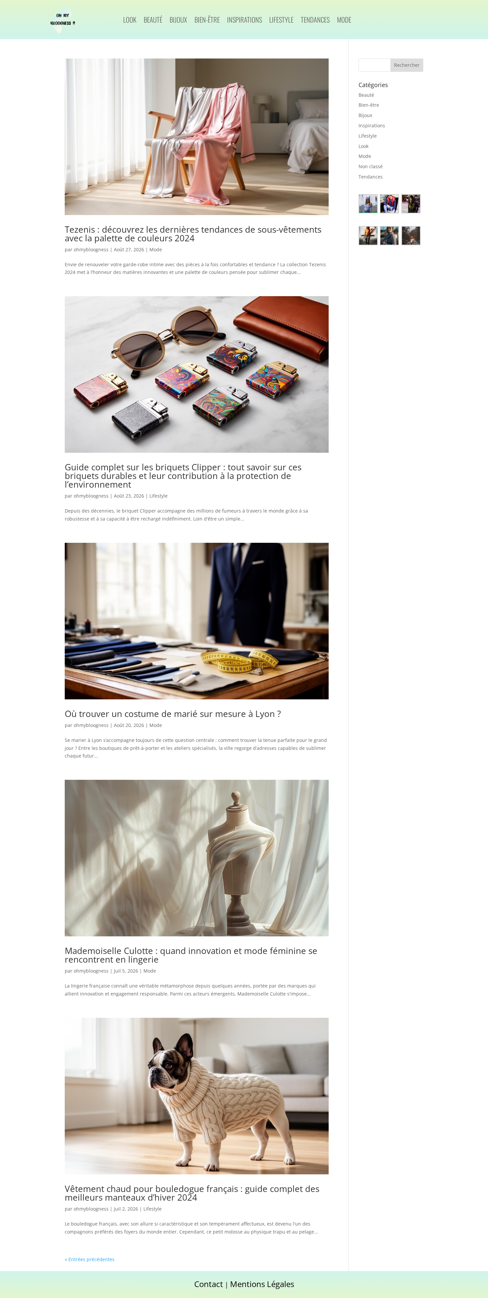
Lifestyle (281, 21)
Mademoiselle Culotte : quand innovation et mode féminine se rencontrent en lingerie (191, 955)
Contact (208, 1283)
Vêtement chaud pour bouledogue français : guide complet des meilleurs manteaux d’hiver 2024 (192, 1193)
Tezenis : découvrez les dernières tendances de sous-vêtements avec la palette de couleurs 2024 (193, 233)
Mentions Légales (262, 1283)
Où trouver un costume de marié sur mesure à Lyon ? (173, 714)
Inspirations (244, 21)
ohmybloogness (91, 249)
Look (129, 21)
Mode (344, 21)
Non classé (371, 166)
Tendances (315, 21)
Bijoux (178, 21)
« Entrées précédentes (90, 1259)
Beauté (153, 21)
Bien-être (207, 21)
